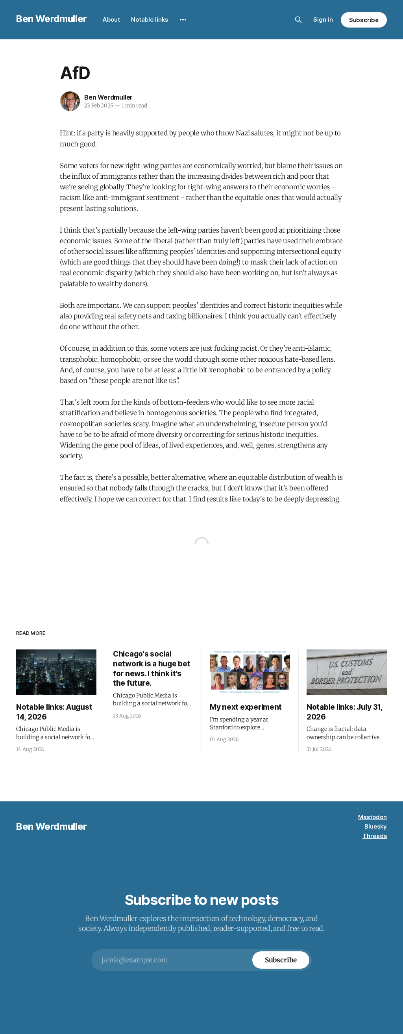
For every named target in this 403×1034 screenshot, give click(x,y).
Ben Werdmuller (51, 18)
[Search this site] (298, 19)
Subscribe (364, 20)
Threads (374, 836)
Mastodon (372, 817)
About (111, 19)
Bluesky (375, 826)
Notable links (149, 19)
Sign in (323, 19)
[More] (183, 19)
